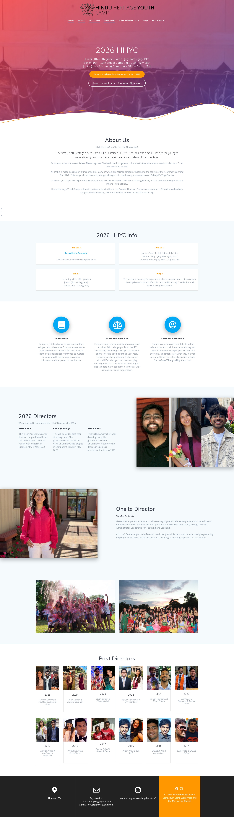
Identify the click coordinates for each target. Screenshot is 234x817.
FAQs (145, 20)
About (81, 20)
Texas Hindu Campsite (76, 253)
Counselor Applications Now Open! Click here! (117, 83)
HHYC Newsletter (129, 20)
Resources (158, 20)
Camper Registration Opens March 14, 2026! (117, 74)
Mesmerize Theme (181, 801)
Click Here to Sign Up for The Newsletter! (117, 146)
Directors (109, 20)
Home (71, 20)
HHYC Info (94, 20)
